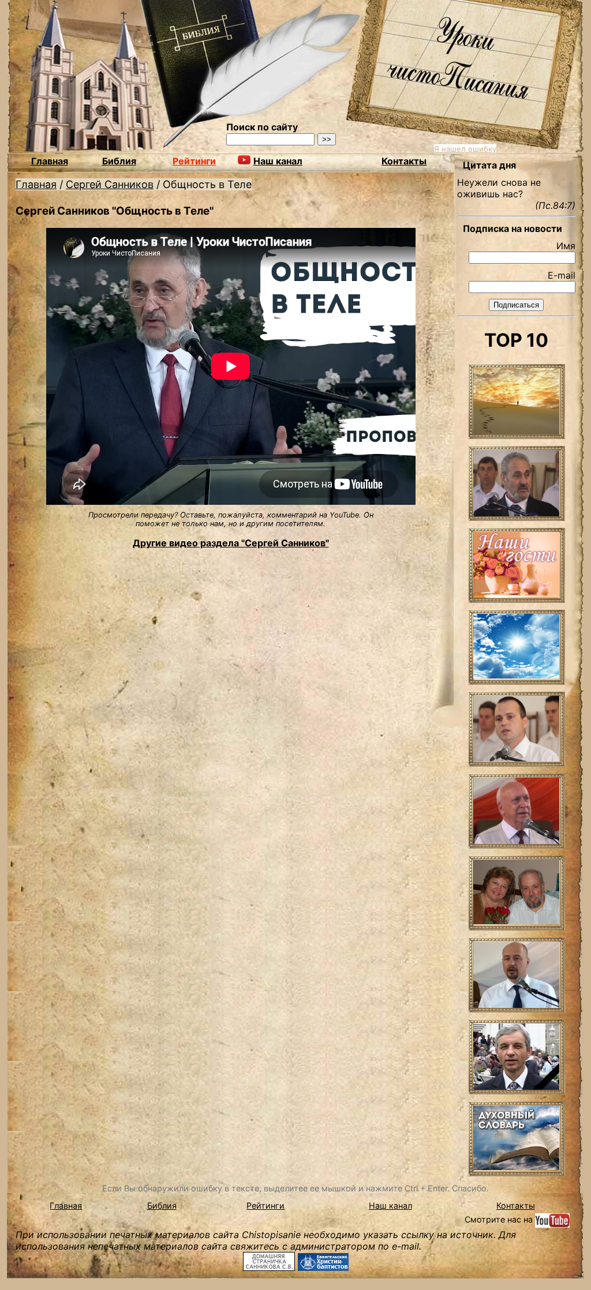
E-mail (561, 275)
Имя (565, 246)
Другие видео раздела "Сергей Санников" (231, 543)
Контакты (404, 161)
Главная (49, 161)
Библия (119, 161)
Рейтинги (194, 161)
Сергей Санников (110, 184)
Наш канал (390, 1205)
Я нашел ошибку (465, 148)
